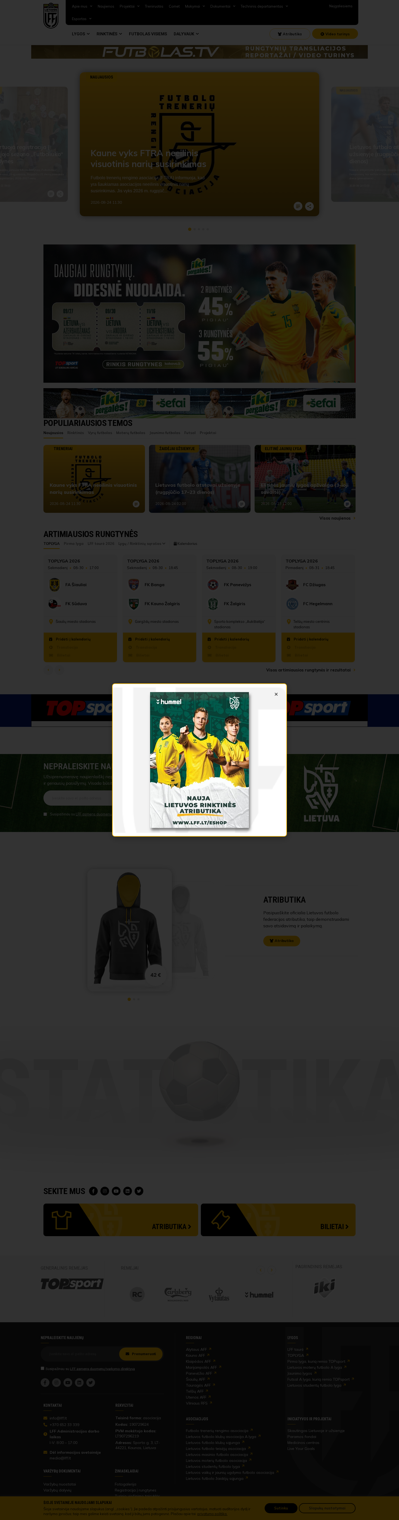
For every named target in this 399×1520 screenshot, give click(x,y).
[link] (199, 760)
